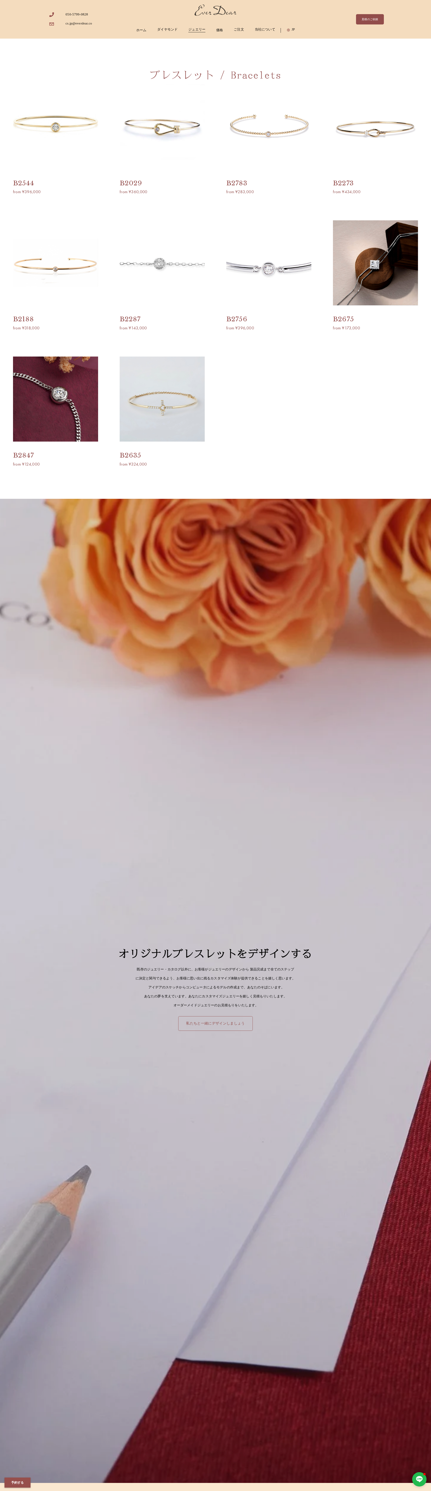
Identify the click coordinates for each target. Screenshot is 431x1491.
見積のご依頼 (370, 19)
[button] (419, 1479)
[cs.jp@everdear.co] (51, 24)
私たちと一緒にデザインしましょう (215, 1023)
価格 (219, 30)
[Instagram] (51, 14)
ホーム (141, 30)
